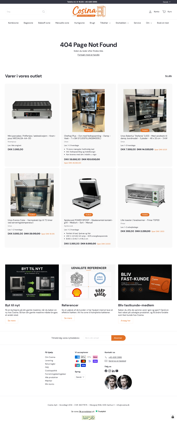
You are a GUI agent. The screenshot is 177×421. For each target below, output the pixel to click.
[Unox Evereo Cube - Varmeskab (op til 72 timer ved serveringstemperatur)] (32, 203)
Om (148, 22)
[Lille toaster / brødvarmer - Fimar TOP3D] (145, 201)
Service (137, 22)
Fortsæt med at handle (89, 54)
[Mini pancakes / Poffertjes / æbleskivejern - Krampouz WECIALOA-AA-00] (32, 118)
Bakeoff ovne (44, 22)
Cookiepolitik (51, 370)
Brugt (92, 22)
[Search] (43, 11)
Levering (49, 360)
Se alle (168, 76)
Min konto (49, 384)
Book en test (163, 22)
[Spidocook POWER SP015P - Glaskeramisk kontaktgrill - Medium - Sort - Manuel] (88, 208)
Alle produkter (51, 377)
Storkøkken (121, 22)
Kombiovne (13, 22)
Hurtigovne (79, 22)
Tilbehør (104, 22)
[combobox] (26, 11)
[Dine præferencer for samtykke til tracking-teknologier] (173, 417)
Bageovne (28, 22)
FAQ (47, 367)
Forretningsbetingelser (55, 374)
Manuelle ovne (62, 22)
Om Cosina (50, 357)
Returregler (50, 364)
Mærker (48, 380)
